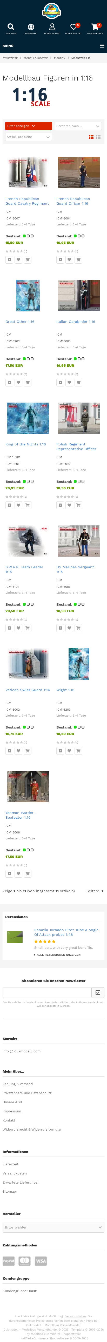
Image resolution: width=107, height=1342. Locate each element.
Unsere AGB (12, 1102)
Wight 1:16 (65, 690)
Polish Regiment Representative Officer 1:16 (76, 449)
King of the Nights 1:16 (25, 444)
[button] (78, 126)
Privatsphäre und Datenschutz (27, 1093)
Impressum (12, 1111)
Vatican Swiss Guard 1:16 (27, 690)
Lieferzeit (10, 1164)
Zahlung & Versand (18, 1084)
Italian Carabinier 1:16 (75, 321)
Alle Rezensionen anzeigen (59, 955)
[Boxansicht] (91, 137)
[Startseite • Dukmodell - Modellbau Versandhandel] (53, 11)
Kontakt (9, 1120)
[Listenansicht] (98, 137)
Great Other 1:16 (20, 321)
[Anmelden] (98, 992)
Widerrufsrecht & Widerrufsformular (32, 1129)
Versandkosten (15, 1173)
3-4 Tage (28, 224)
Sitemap (9, 1191)
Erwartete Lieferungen (21, 1182)
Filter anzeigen (18, 126)
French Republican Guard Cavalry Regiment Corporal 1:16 (27, 203)
